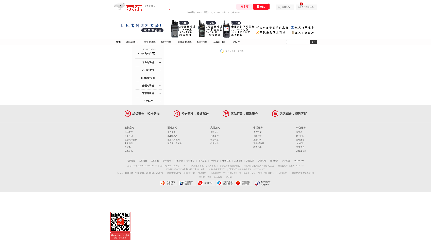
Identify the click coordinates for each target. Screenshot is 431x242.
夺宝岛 (299, 132)
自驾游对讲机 (184, 42)
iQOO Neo (215, 12)
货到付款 (214, 132)
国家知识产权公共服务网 (262, 183)
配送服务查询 (174, 139)
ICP (185, 166)
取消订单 (257, 147)
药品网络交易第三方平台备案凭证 (259, 166)
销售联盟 (226, 160)
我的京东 (286, 7)
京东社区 (238, 160)
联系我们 (143, 160)
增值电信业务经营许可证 (303, 173)
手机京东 (202, 160)
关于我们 (131, 160)
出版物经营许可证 (217, 169)
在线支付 (214, 136)
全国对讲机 (202, 42)
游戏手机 (191, 12)
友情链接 (214, 160)
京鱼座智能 (301, 151)
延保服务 (300, 139)
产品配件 (235, 42)
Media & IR (299, 160)
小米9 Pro (235, 12)
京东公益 (286, 160)
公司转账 (214, 143)
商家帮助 (179, 160)
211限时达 (172, 136)
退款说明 (257, 139)
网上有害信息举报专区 (225, 183)
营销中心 (191, 160)
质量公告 (262, 160)
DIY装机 (300, 136)
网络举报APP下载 (244, 183)
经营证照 (202, 173)
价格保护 (257, 136)
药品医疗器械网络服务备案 (203, 166)
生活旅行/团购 (131, 139)
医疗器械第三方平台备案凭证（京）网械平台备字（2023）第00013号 (242, 173)
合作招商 (167, 160)
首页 (118, 42)
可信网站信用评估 (168, 183)
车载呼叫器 (219, 42)
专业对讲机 (150, 42)
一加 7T (225, 12)
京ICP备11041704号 (169, 166)
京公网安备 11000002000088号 (142, 166)
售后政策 (257, 132)
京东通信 (300, 147)
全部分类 (130, 42)
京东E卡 (300, 143)
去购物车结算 (308, 7)
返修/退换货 (258, 143)
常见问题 (129, 143)
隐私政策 (274, 160)
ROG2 (199, 12)
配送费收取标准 (175, 143)
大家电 (128, 147)
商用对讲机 (166, 42)
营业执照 (283, 173)
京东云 (229, 177)
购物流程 (129, 132)
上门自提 (172, 132)
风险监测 (250, 160)
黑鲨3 (206, 12)
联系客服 (129, 151)
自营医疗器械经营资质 (230, 166)
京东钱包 (218, 177)
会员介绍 (129, 136)
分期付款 (214, 139)
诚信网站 (206, 183)
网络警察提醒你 (187, 183)
